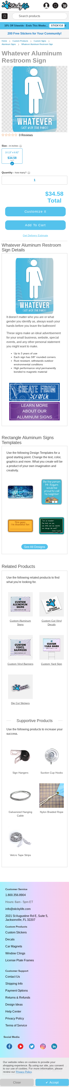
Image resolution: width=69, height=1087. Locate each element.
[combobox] (39, 16)
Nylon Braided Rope (51, 811)
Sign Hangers (20, 772)
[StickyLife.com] (15, 6)
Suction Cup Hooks (51, 772)
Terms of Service (16, 1025)
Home (4, 41)
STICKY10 (57, 25)
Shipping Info (14, 983)
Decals (10, 939)
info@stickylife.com (18, 908)
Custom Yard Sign (51, 663)
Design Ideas (14, 1004)
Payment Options (16, 990)
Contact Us (12, 976)
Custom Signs (40, 41)
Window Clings (15, 953)
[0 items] (64, 5)
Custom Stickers (16, 932)
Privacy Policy (14, 1018)
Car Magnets (13, 946)
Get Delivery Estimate (35, 235)
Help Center (13, 1011)
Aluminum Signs (9, 44)
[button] (5, 16)
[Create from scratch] (34, 392)
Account (46, 5)
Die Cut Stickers (20, 703)
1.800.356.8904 (15, 895)
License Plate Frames (19, 960)
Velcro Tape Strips (20, 855)
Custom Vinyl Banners (20, 663)
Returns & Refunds (17, 997)
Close (17, 1082)
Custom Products (20, 41)
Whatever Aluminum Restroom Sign (37, 44)
